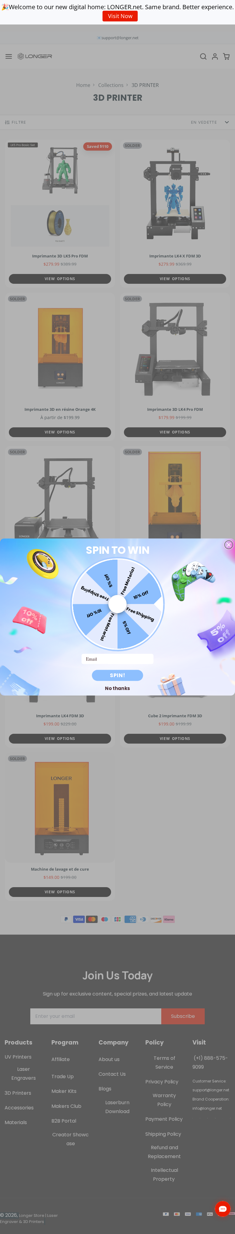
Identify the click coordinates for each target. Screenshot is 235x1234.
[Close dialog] (229, 545)
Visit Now (120, 16)
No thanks (117, 688)
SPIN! (117, 675)
